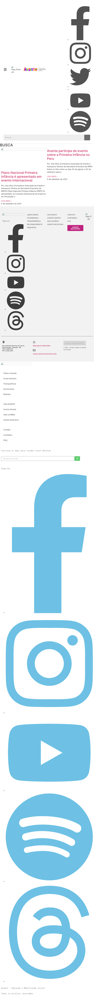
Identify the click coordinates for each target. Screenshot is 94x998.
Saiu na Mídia (53, 221)
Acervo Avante (54, 218)
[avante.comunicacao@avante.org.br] (34, 350)
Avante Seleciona (55, 224)
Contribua (72, 218)
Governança (33, 218)
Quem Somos (32, 215)
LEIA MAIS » (6, 201)
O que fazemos (9, 379)
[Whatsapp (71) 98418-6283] (34, 342)
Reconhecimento (34, 224)
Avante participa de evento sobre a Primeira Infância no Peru (68, 154)
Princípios (31, 227)
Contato (71, 215)
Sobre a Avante (10, 373)
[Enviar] (77, 458)
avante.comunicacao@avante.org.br (45, 354)
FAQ (69, 221)
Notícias (7, 394)
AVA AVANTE (52, 215)
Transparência (34, 221)
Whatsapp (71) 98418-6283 (41, 346)
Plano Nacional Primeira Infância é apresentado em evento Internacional (21, 176)
